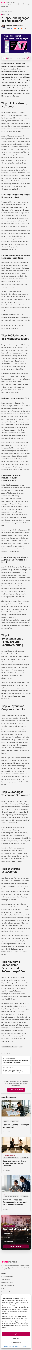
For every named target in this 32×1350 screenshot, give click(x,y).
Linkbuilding (14, 1121)
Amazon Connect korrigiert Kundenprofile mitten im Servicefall (14, 1163)
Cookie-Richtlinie (8, 1346)
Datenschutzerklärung (17, 1346)
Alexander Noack (11, 25)
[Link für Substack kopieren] (22, 28)
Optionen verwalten (16, 1342)
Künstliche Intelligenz (7, 1277)
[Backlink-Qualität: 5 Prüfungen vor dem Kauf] (16, 1108)
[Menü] (29, 4)
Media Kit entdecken (15, 1246)
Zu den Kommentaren (16, 1090)
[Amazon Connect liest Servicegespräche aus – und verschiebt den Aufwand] (16, 1183)
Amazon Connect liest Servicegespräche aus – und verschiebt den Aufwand (15, 1202)
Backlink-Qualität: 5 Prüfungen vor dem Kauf (16, 1126)
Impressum (25, 1346)
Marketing (9, 11)
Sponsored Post (8, 1233)
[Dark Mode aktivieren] (23, 4)
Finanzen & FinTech (6, 1292)
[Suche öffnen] (18, 4)
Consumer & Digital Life (7, 1286)
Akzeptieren (16, 1334)
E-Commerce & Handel (7, 1283)
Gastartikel (7, 1237)
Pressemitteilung (8, 1241)
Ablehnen (16, 1338)
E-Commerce (24, 1157)
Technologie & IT (5, 1280)
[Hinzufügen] (3, 58)
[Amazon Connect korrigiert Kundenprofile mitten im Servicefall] (16, 1145)
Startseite (3, 11)
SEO (21, 1046)
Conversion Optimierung (9, 1046)
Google (6, 1121)
